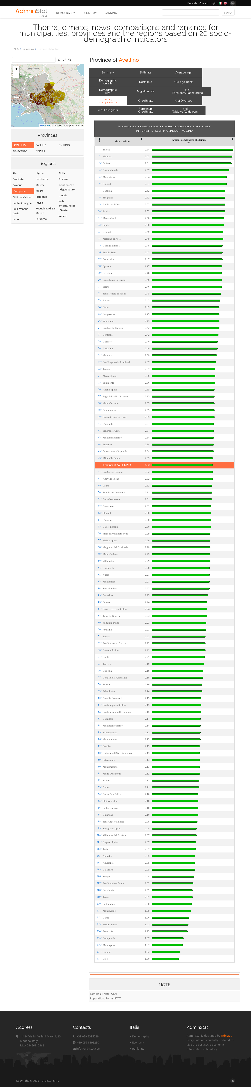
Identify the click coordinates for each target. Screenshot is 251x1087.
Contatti (203, 3)
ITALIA (15, 49)
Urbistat (226, 1035)
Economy (90, 13)
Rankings (111, 13)
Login (213, 3)
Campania (28, 49)
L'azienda (192, 3)
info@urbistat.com (88, 1048)
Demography (65, 13)
